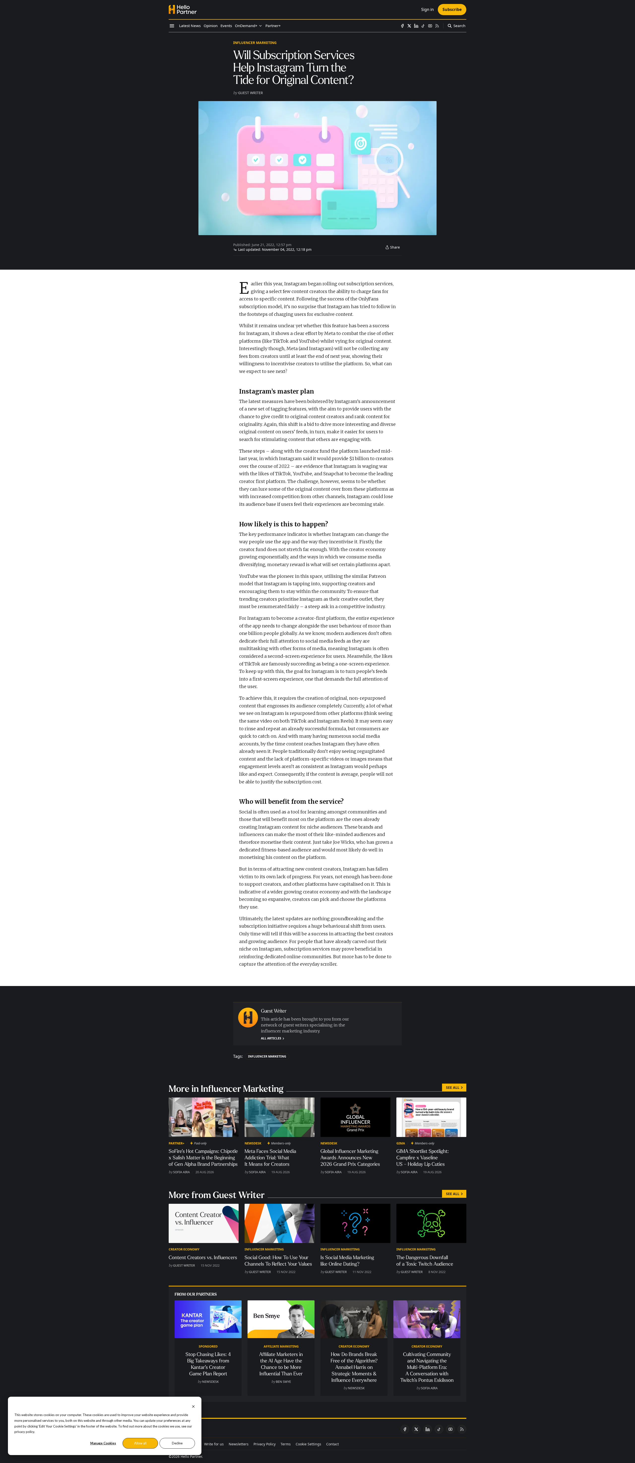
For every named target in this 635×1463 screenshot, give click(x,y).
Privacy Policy (265, 1444)
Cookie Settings (308, 1444)
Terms (286, 1444)
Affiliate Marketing (281, 1346)
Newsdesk (253, 1143)
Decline (177, 1443)
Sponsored (208, 1346)
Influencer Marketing (255, 42)
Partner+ (176, 1143)
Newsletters (239, 1444)
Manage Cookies (103, 1443)
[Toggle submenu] (260, 26)
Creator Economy (184, 1249)
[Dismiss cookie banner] (193, 1406)
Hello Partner (191, 1456)
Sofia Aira (181, 1172)
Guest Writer (250, 92)
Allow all (140, 1443)
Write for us (214, 1444)
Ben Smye (283, 1381)
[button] (246, 26)
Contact (332, 1444)
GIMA (400, 1143)
